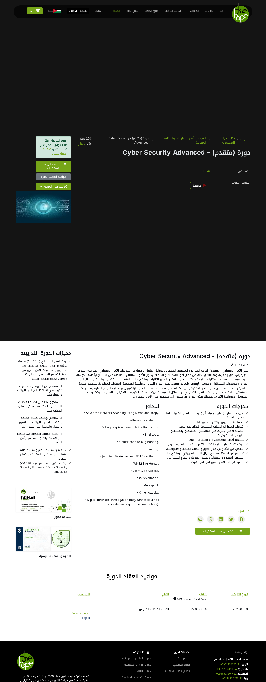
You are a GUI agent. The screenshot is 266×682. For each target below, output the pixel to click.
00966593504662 (226, 673)
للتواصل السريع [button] (53, 186)
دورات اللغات (144, 671)
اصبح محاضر (152, 11)
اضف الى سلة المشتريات (50, 166)
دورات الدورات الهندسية (137, 665)
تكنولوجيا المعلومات (228, 140)
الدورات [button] (194, 11)
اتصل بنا (209, 11)
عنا (221, 11)
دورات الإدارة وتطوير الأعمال (135, 658)
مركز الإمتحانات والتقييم (178, 671)
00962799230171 (230, 664)
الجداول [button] (115, 11)
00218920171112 (232, 678)
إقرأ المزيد (243, 511)
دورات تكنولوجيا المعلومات (136, 677)
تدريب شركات (173, 11)
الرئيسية (245, 140)
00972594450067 (227, 669)
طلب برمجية (184, 658)
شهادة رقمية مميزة (54, 151)
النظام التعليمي (182, 665)
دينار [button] (50, 11)
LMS (98, 11)
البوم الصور (132, 11)
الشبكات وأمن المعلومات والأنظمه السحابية (184, 140)
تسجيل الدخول (78, 11)
